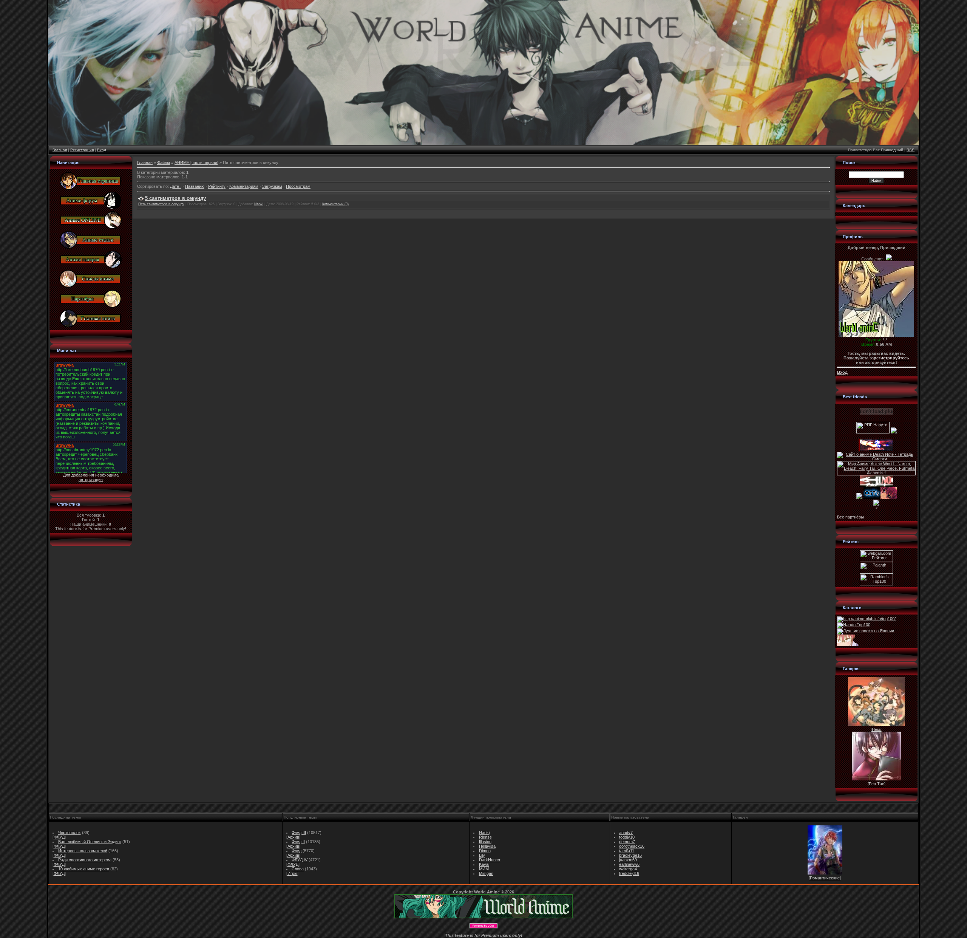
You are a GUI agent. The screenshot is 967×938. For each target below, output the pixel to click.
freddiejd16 (629, 873)
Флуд (296, 850)
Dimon (485, 850)
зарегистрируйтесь (889, 358)
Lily (482, 855)
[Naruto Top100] (853, 624)
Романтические (825, 878)
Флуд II (298, 841)
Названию (194, 186)
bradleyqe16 (630, 855)
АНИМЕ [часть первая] (196, 162)
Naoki (258, 204)
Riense (485, 837)
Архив (293, 837)
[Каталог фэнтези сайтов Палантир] (876, 572)
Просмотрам (298, 186)
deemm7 (627, 841)
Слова (298, 869)
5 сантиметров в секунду (175, 198)
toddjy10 (627, 837)
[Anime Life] (859, 497)
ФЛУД (59, 837)
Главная (60, 150)
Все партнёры (850, 517)
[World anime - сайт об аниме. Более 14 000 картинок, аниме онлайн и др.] (483, 917)
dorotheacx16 (631, 846)
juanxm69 (628, 860)
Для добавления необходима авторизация (91, 477)
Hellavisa (487, 846)
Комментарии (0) (335, 204)
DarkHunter (489, 860)
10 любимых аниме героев (83, 869)
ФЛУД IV (299, 860)
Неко (876, 729)
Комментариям (243, 186)
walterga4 (628, 869)
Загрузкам (272, 186)
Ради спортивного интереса (84, 860)
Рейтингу (217, 186)
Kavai (484, 864)
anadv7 (626, 832)
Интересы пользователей (82, 850)
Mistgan (486, 873)
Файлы (163, 162)
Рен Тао (876, 784)
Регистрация (82, 150)
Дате (174, 186)
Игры (292, 873)
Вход (101, 150)
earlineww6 (629, 864)
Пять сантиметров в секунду (161, 204)
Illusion (485, 841)
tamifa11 (626, 850)
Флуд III (299, 832)
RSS (910, 150)
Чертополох (69, 832)
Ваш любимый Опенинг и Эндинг (89, 841)
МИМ (484, 869)
